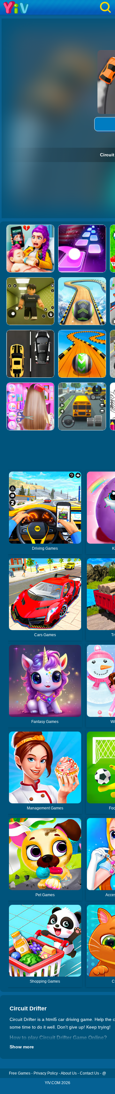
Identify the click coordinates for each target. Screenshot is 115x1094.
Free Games (19, 1073)
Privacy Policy (46, 1073)
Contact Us (89, 1073)
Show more (22, 1046)
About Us (69, 1073)
